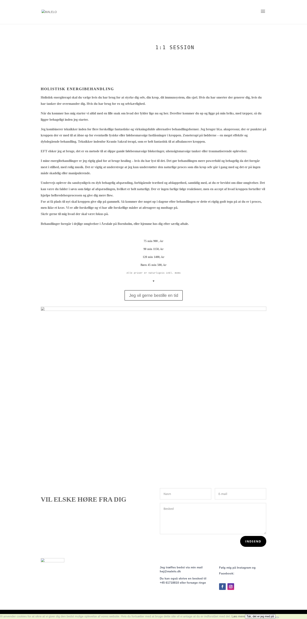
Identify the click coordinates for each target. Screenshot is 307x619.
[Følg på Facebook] (222, 586)
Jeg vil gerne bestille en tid (153, 295)
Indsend (253, 541)
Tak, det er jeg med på (260, 616)
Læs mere (238, 616)
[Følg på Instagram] (230, 586)
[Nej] (277, 617)
